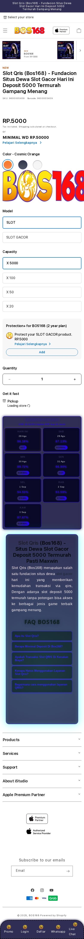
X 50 (10, 292)
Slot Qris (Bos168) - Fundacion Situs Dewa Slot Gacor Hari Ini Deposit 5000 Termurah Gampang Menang (42, 6)
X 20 (10, 306)
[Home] (30, 30)
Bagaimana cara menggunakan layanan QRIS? (41, 686)
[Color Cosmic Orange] (8, 165)
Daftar (41, 931)
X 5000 (12, 263)
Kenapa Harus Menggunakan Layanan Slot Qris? (40, 672)
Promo (8, 931)
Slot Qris (28, 543)
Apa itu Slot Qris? (27, 636)
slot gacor (64, 574)
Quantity (10, 368)
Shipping (24, 126)
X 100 (10, 278)
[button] (5, 30)
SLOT (11, 222)
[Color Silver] (37, 165)
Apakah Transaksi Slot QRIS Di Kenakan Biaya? (41, 658)
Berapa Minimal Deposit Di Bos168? (39, 646)
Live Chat (72, 931)
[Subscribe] (68, 871)
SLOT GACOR (17, 237)
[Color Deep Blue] (23, 165)
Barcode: (31, 98)
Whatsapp (58, 931)
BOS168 (34, 915)
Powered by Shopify (53, 915)
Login (25, 931)
